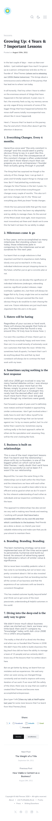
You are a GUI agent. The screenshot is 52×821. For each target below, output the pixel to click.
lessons (8, 35)
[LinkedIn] (32, 812)
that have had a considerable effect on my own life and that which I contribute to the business (24, 519)
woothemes (32, 737)
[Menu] (45, 17)
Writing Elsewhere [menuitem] (31, 803)
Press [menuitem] (18, 803)
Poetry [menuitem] (40, 800)
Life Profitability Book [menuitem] (25, 800)
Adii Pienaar (20, 796)
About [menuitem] (11, 800)
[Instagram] (26, 812)
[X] (15, 812)
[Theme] (38, 17)
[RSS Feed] (36, 812)
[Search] (32, 17)
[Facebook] (21, 812)
